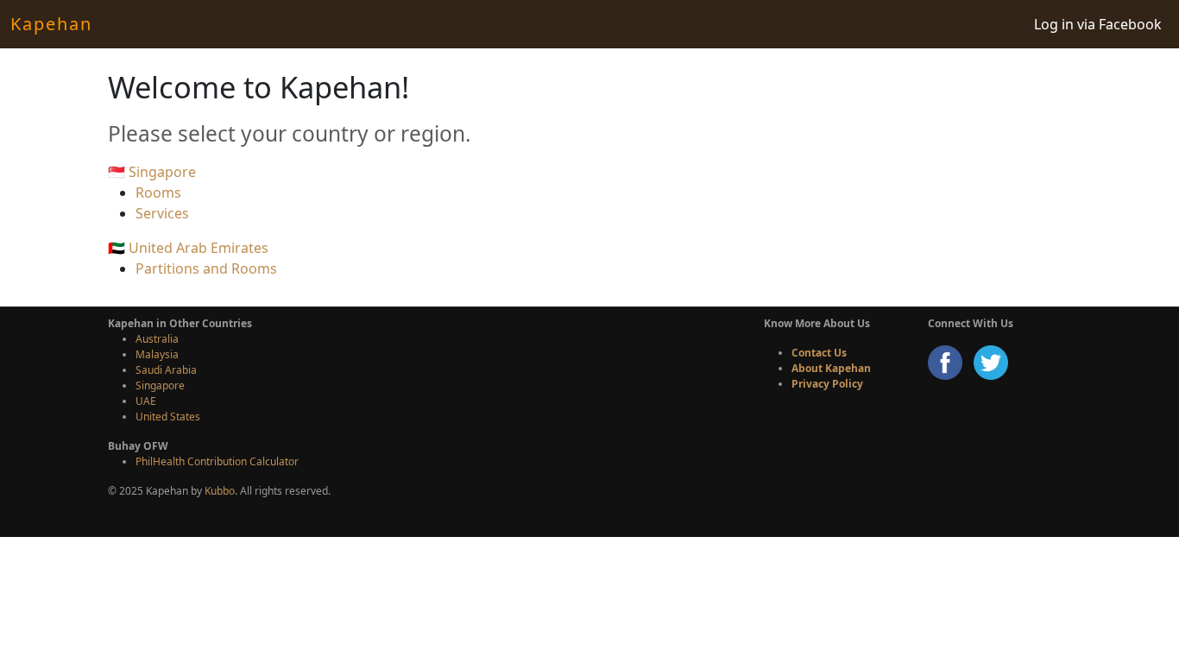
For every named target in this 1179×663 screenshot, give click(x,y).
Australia (157, 339)
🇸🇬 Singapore (152, 171)
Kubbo (220, 490)
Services (162, 213)
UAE (146, 401)
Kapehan (51, 23)
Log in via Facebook (1098, 24)
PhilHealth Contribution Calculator (217, 461)
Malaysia (157, 354)
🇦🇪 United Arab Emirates (188, 247)
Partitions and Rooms (206, 268)
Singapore (160, 385)
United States (168, 416)
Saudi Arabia (166, 370)
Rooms (158, 192)
